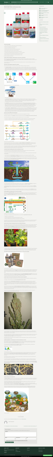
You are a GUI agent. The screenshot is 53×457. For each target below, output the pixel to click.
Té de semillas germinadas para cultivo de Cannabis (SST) (45, 10)
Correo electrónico (18, 437)
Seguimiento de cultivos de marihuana (44, 38)
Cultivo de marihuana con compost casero (44, 8)
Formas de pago (41, 451)
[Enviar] (37, 2)
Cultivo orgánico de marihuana (43, 29)
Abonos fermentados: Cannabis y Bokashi (45, 13)
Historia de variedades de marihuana (43, 35)
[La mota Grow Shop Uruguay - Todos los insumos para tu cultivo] (7, 2)
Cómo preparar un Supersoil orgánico (44, 17)
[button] (47, 455)
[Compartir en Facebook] (18, 416)
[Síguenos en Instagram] (5, 452)
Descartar (31, 456)
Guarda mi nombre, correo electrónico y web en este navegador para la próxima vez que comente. (16, 440)
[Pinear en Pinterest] (21, 416)
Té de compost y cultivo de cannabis (44, 15)
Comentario (6, 431)
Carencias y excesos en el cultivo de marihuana (43, 24)
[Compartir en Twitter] (19, 416)
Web (27, 437)
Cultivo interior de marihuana (43, 28)
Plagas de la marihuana (42, 37)
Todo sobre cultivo (18, 451)
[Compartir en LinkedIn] (23, 416)
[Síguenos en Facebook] (4, 452)
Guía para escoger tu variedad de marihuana (43, 32)
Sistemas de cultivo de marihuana (43, 40)
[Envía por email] (20, 416)
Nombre (6, 437)
